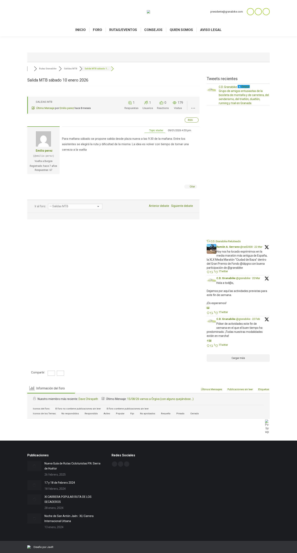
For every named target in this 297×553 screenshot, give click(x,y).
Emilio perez (67, 108)
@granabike (243, 278)
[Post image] (34, 466)
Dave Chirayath (88, 399)
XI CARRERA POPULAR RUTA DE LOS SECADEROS (68, 499)
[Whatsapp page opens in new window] (250, 11)
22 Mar (258, 246)
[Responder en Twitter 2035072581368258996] (208, 313)
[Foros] (30, 68)
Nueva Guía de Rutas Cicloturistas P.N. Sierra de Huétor (72, 466)
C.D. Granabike (226, 278)
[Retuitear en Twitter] (208, 241)
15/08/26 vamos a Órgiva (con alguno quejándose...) (160, 399)
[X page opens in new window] (266, 11)
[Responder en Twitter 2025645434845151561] (208, 346)
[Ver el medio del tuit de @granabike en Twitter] (208, 308)
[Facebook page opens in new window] (258, 11)
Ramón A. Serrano (228, 246)
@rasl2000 (246, 246)
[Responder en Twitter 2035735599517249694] (208, 272)
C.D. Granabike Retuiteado (226, 241)
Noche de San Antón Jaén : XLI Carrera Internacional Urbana (69, 518)
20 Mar (256, 278)
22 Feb (256, 318)
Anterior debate (158, 205)
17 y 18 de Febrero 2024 (59, 482)
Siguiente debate (182, 205)
